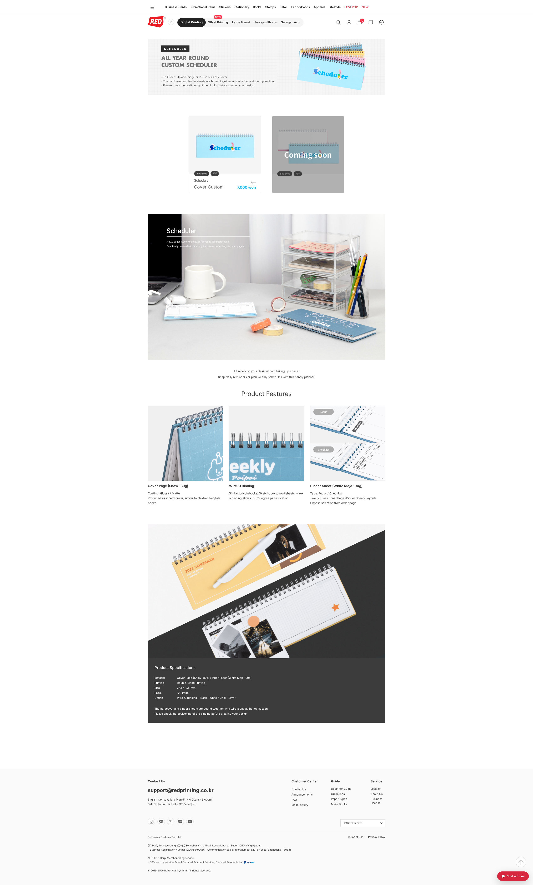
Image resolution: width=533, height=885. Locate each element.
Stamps (270, 7)
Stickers (225, 7)
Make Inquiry (299, 804)
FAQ (294, 799)
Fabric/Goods (300, 7)
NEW (365, 7)
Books (257, 7)
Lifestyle (335, 7)
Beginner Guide (341, 788)
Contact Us (298, 789)
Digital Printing (192, 22)
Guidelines (338, 794)
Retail (284, 7)
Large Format (241, 22)
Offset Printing (218, 22)
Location (376, 788)
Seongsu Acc (290, 22)
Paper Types (339, 799)
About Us (377, 794)
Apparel (319, 7)
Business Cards (176, 7)
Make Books (339, 804)
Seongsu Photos (265, 22)
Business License (376, 801)
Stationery (241, 7)
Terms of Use (355, 836)
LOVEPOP (351, 7)
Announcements (302, 794)
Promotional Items (203, 7)
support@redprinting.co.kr (181, 790)
